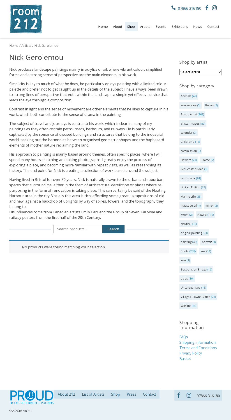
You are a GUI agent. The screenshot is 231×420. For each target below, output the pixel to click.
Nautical (186, 224)
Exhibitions (179, 26)
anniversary (188, 105)
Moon (185, 214)
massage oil (189, 205)
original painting (191, 233)
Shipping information (197, 342)
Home (103, 26)
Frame (206, 160)
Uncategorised (191, 287)
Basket (185, 358)
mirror (210, 205)
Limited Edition (190, 187)
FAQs (183, 336)
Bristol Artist (189, 114)
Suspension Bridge (194, 269)
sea (203, 251)
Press (131, 394)
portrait (207, 242)
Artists (145, 26)
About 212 (66, 394)
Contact (213, 26)
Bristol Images (190, 123)
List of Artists (93, 394)
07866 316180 (189, 8)
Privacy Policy (190, 353)
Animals (186, 96)
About (117, 26)
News (197, 26)
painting (186, 242)
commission (189, 151)
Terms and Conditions (198, 347)
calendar (186, 133)
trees (184, 278)
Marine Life (188, 196)
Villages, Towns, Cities (195, 297)
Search (113, 228)
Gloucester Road (192, 169)
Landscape (188, 178)
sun (183, 260)
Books (209, 105)
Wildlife (186, 306)
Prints (185, 251)
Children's (187, 142)
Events (160, 26)
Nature (202, 214)
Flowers (186, 160)
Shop (131, 26)
